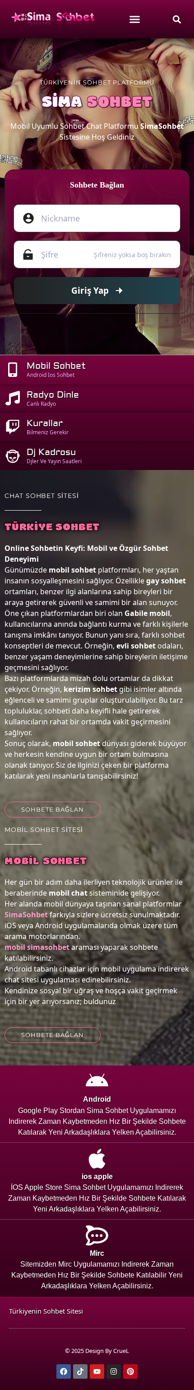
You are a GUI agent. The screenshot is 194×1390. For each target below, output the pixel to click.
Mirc (97, 1253)
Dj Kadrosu (51, 452)
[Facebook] (63, 1371)
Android (97, 1099)
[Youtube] (97, 1371)
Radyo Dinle (53, 394)
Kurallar (45, 423)
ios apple (97, 1176)
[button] (177, 19)
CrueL (121, 1351)
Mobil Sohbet (56, 365)
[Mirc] (97, 1235)
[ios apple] (97, 1158)
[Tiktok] (80, 1371)
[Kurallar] (12, 427)
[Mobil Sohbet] (12, 369)
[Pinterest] (130, 1371)
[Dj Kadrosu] (12, 456)
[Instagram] (113, 1371)
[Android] (97, 1081)
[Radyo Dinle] (12, 398)
